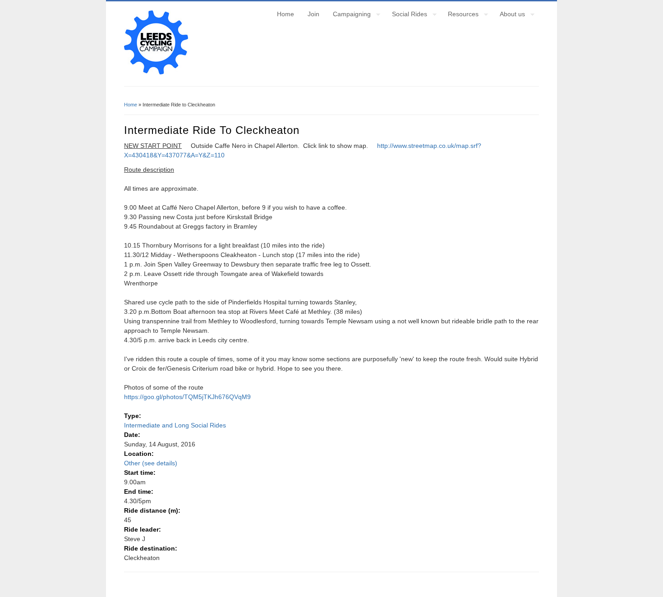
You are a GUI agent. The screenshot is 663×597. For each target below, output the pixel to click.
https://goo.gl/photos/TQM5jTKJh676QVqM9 (187, 396)
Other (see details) (150, 463)
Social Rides (406, 15)
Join (313, 14)
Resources (460, 15)
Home (285, 14)
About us (509, 15)
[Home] (156, 72)
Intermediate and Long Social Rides (175, 425)
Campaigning (348, 15)
